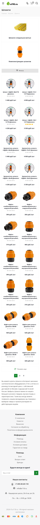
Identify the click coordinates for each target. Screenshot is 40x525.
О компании (20, 418)
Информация (20, 435)
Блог (20, 456)
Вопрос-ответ (20, 459)
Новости (20, 421)
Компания (20, 414)
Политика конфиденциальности (20, 430)
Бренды (20, 462)
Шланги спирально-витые (20, 38)
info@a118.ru (22, 488)
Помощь (20, 439)
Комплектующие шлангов (20, 61)
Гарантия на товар (20, 448)
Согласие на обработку (20, 427)
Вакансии (20, 424)
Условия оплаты (20, 442)
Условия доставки (20, 445)
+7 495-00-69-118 (21, 484)
